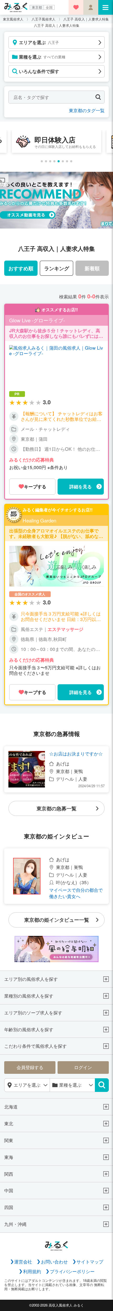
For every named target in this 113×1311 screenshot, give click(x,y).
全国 (49, 7)
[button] (42, 161)
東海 (8, 1157)
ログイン (83, 1067)
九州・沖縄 (15, 1224)
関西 (8, 1174)
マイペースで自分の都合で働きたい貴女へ (76, 893)
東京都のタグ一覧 (87, 110)
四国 (8, 1207)
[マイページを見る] (90, 7)
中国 (8, 1190)
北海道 (11, 1107)
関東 (8, 1140)
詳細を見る (80, 486)
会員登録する (30, 1067)
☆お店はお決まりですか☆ (76, 753)
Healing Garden (39, 520)
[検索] (102, 1085)
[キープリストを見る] (76, 7)
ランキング (56, 268)
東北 (8, 1123)
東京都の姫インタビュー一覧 (56, 919)
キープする (35, 486)
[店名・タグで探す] (98, 97)
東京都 (37, 7)
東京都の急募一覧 (56, 808)
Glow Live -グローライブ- (37, 320)
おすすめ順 (20, 268)
